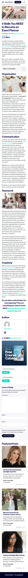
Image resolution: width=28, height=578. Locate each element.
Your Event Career (19, 20)
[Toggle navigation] (24, 2)
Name (4, 415)
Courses (18, 2)
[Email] (5, 332)
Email (4, 421)
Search (6, 372)
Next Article (14, 338)
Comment (5, 395)
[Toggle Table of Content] (22, 69)
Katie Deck (17, 33)
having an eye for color (8, 267)
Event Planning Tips (7, 20)
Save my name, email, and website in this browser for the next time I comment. (13, 431)
